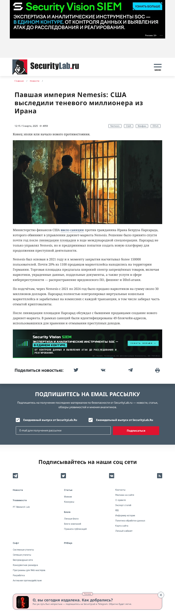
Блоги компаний (72, 523)
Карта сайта (121, 525)
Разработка (19, 575)
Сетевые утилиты (22, 554)
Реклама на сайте (124, 495)
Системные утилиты (23, 549)
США (128, 125)
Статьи (68, 490)
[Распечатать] (157, 370)
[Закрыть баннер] (161, 595)
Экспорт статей (123, 505)
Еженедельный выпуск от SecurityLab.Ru (124, 420)
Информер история (125, 515)
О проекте (120, 500)
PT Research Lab (21, 507)
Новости (18, 490)
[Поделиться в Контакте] (102, 370)
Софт (16, 543)
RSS (117, 510)
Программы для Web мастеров (29, 570)
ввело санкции (72, 230)
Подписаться (136, 430)
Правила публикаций (75, 529)
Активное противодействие (27, 580)
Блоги (67, 512)
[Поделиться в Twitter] (75, 370)
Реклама (87, 594)
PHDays (68, 543)
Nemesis (115, 125)
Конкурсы (69, 501)
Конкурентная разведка (25, 565)
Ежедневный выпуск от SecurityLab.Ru (50, 420)
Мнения (68, 496)
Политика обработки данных (130, 520)
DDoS (156, 125)
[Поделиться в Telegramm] (130, 370)
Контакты (120, 490)
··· (161, 35)
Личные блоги (71, 518)
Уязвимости (20, 500)
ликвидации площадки (57, 240)
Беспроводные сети (23, 560)
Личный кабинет (124, 531)
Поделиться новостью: (39, 370)
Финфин (142, 125)
